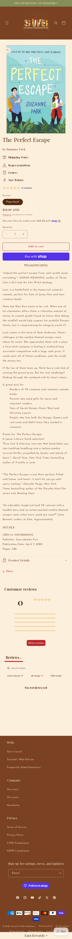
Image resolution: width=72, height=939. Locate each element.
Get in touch (14, 751)
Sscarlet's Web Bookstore (23, 926)
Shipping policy (35, 931)
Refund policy (46, 926)
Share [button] (9, 571)
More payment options (36, 265)
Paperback (12, 202)
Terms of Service (17, 827)
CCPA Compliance (18, 843)
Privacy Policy (15, 835)
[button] (36, 935)
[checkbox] (56, 676)
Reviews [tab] (14, 657)
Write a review (36, 642)
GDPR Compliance (18, 851)
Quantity (7, 227)
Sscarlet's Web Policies (20, 759)
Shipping (7, 215)
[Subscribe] (60, 873)
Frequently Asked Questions (24, 767)
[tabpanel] (36, 695)
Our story (12, 789)
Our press (13, 797)
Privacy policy (62, 926)
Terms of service (17, 931)
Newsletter (13, 805)
